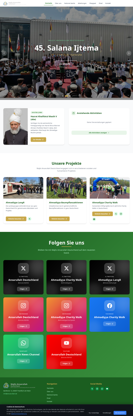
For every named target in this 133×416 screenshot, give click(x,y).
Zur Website (64, 64)
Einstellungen (107, 413)
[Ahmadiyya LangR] (29, 219)
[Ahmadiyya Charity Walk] (116, 214)
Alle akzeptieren (120, 413)
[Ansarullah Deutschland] (92, 389)
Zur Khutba (37, 139)
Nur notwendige (94, 413)
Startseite (48, 3)
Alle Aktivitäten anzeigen (98, 133)
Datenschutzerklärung (19, 414)
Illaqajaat (92, 3)
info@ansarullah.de (10, 394)
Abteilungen (82, 3)
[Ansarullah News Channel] (102, 389)
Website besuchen (14, 219)
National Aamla (69, 3)
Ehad (100, 3)
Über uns (58, 3)
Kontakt (108, 3)
